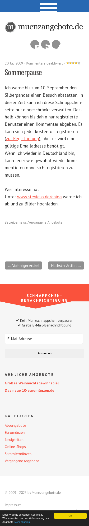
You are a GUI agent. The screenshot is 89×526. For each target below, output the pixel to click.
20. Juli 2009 (14, 63)
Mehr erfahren (22, 522)
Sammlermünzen (18, 453)
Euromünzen (15, 432)
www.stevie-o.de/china (39, 197)
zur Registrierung (22, 138)
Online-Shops (15, 446)
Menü (44, 6)
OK (70, 515)
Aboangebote (15, 425)
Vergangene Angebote (45, 222)
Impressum (13, 505)
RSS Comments (34, 44)
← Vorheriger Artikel (23, 265)
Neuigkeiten (14, 439)
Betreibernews (16, 222)
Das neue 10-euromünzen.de (29, 390)
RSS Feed (45, 44)
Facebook (56, 44)
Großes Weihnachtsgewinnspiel (32, 383)
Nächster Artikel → (66, 265)
